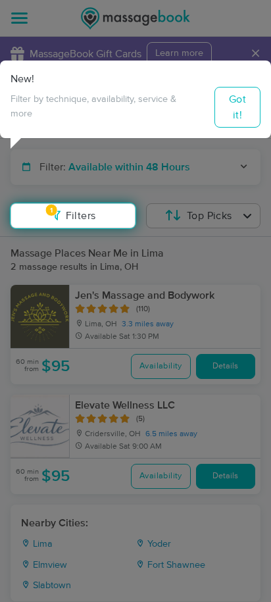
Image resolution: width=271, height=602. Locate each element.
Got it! (237, 107)
